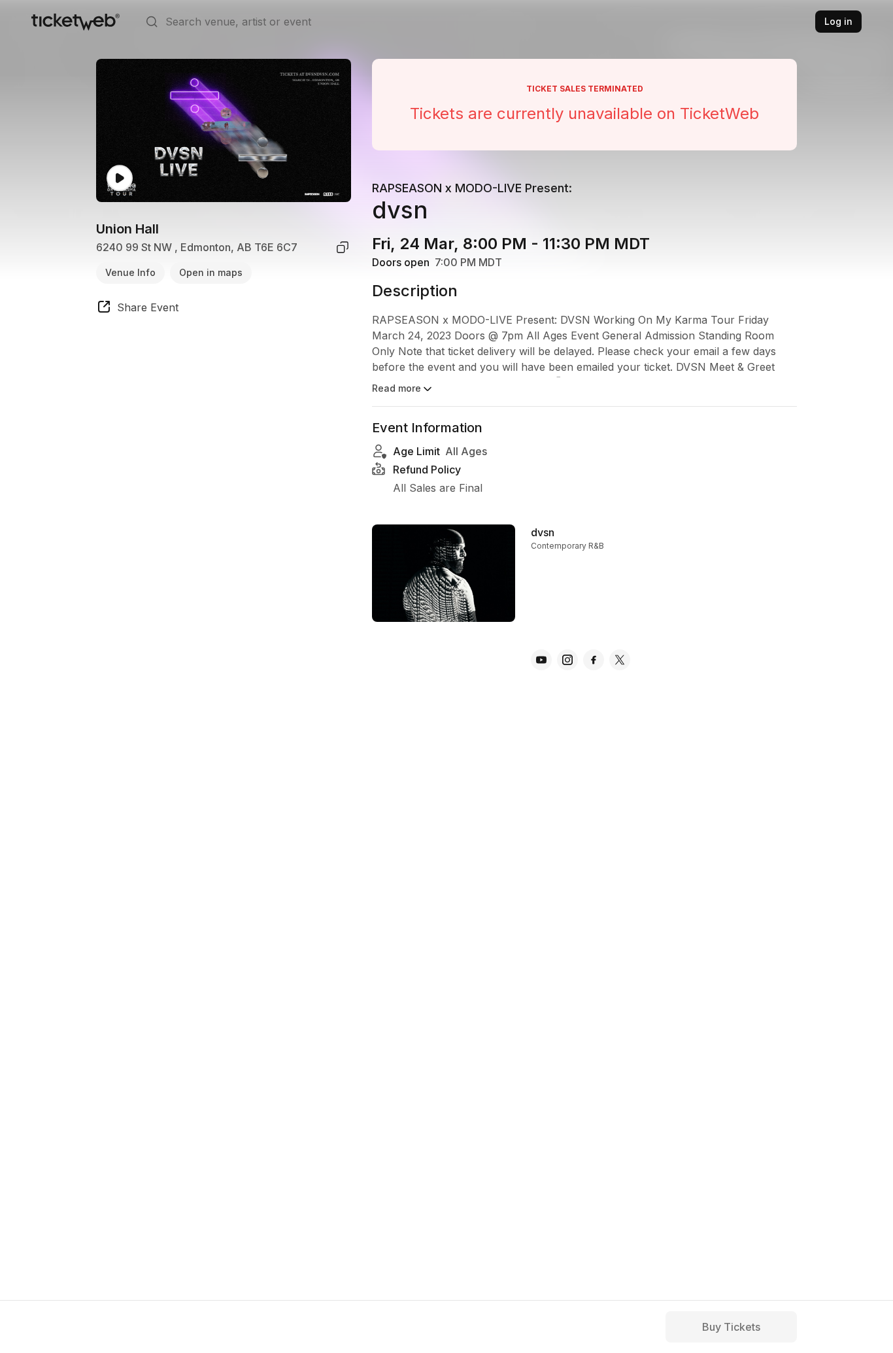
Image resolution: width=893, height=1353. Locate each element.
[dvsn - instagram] (567, 659)
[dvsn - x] (619, 659)
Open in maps (211, 271)
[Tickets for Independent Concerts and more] (75, 21)
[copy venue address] (342, 247)
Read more (396, 388)
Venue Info (130, 271)
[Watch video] (119, 178)
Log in (838, 21)
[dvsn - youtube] (541, 659)
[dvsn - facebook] (593, 659)
